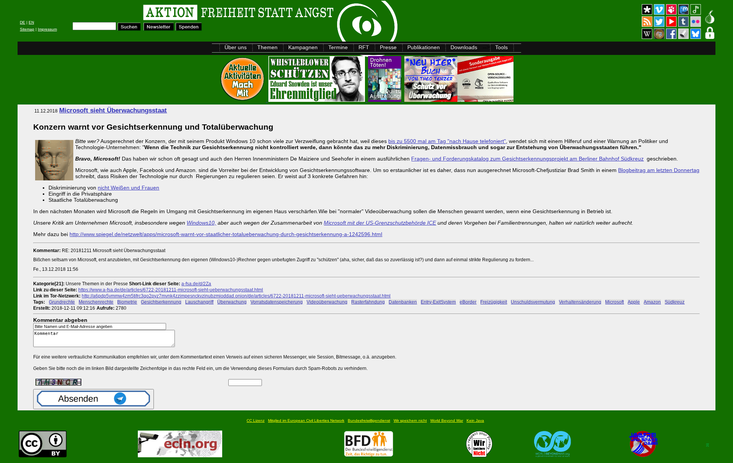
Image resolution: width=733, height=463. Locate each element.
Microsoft (614, 301)
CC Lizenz (256, 420)
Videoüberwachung (327, 301)
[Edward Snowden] (317, 99)
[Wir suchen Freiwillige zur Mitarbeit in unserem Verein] (368, 455)
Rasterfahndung (368, 301)
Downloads (463, 47)
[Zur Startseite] (114, 13)
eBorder (468, 301)
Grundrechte (62, 301)
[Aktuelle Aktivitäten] (243, 99)
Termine (338, 47)
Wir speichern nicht (410, 420)
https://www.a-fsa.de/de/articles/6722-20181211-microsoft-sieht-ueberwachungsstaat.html (170, 289)
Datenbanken (403, 301)
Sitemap (27, 29)
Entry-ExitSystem (438, 301)
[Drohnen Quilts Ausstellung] (385, 99)
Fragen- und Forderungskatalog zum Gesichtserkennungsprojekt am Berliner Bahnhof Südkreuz (527, 159)
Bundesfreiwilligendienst (369, 420)
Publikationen (423, 47)
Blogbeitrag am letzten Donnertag (658, 170)
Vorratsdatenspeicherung (276, 301)
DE (22, 22)
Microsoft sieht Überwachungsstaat (113, 110)
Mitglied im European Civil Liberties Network (306, 420)
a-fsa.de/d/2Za (196, 283)
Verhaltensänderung (580, 301)
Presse (388, 47)
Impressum (47, 29)
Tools (501, 47)
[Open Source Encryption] (459, 99)
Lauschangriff (199, 301)
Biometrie (127, 301)
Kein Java (475, 420)
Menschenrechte (96, 301)
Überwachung (232, 301)
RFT (363, 47)
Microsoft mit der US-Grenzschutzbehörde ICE (380, 223)
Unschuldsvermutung (533, 301)
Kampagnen (303, 47)
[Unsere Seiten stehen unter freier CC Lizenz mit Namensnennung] (43, 455)
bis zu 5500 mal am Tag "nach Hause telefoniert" (447, 141)
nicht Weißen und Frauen (128, 188)
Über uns (235, 47)
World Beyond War (446, 420)
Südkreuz (675, 301)
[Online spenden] (189, 29)
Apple (634, 301)
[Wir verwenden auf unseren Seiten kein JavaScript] (643, 455)
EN (31, 22)
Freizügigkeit (493, 301)
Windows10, (201, 223)
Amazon (652, 301)
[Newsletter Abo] (159, 29)
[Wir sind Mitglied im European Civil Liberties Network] (180, 455)
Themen (267, 47)
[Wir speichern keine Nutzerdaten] (479, 455)
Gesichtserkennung (161, 301)
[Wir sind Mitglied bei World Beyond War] (553, 455)
